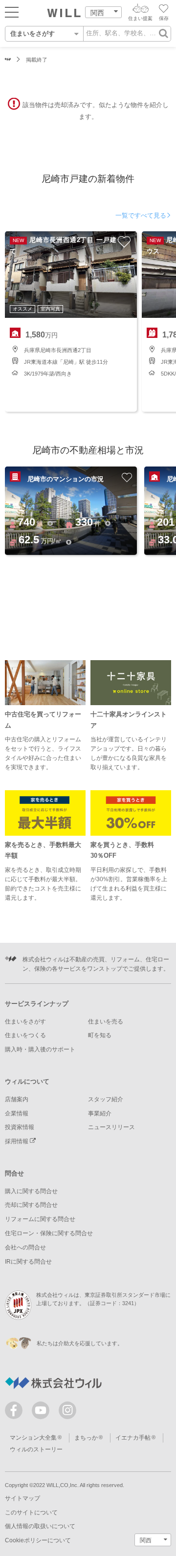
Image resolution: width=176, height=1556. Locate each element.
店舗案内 (16, 1099)
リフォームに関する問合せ (40, 1219)
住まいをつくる (25, 1035)
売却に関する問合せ (31, 1204)
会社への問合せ (25, 1247)
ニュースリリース (111, 1127)
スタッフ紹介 (105, 1099)
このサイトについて (31, 1512)
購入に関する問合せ (31, 1191)
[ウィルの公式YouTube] (43, 1412)
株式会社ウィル (8, 60)
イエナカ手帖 (133, 1437)
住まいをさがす (25, 1021)
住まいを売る (105, 1021)
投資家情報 (19, 1127)
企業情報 (16, 1113)
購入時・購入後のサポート (40, 1049)
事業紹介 (99, 1113)
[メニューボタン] (12, 12)
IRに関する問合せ (28, 1261)
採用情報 (17, 1141)
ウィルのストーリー (36, 1449)
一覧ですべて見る (140, 215)
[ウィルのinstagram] (67, 1410)
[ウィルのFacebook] (16, 1412)
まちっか (86, 1437)
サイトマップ (22, 1498)
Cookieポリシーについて (38, 1540)
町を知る (99, 1035)
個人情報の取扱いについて (40, 1526)
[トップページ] (64, 13)
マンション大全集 (33, 1437)
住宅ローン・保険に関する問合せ (49, 1233)
